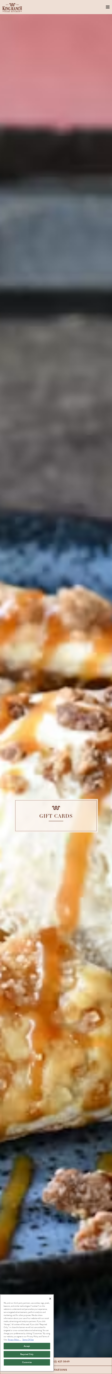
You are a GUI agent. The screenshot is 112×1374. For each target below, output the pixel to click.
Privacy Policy (14, 1339)
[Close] (50, 1298)
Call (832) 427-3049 (56, 1361)
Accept (27, 1346)
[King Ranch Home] (12, 7)
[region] (27, 1333)
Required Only (27, 1354)
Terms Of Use (28, 1339)
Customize (27, 1362)
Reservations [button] (56, 1369)
